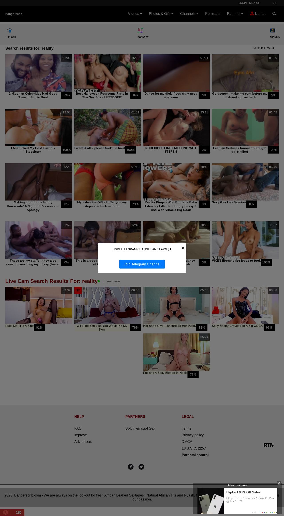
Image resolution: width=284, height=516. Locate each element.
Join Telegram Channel (142, 264)
